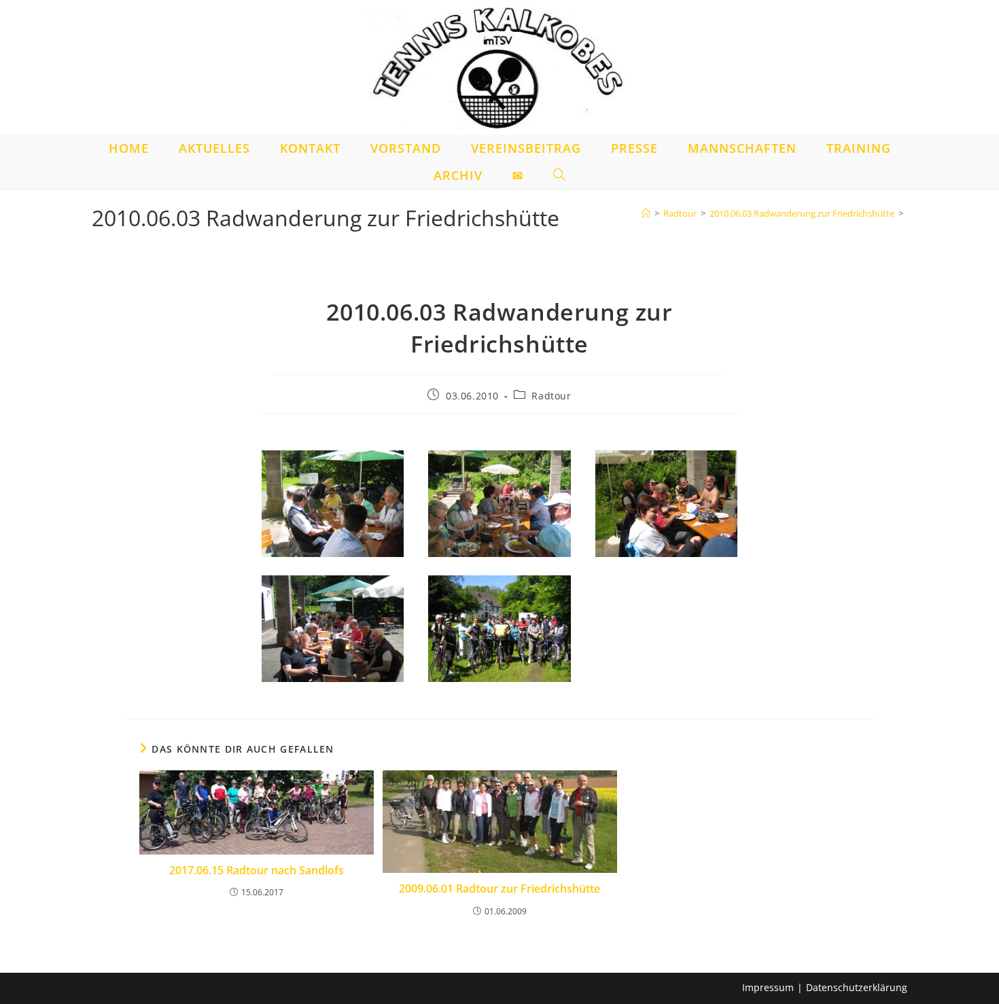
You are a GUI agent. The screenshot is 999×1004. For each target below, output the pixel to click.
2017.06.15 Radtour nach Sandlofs (256, 870)
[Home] (646, 213)
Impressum (768, 987)
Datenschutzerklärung (856, 987)
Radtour (551, 395)
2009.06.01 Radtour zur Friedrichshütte (499, 888)
